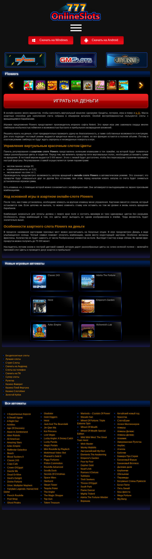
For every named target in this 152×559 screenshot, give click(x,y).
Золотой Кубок (13, 394)
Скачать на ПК (13, 373)
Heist (46, 420)
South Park (86, 486)
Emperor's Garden (89, 458)
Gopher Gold (87, 465)
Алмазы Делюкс (125, 431)
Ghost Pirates (14, 502)
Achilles (11, 424)
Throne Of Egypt (88, 483)
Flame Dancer (87, 490)
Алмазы (121, 427)
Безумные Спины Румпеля (131, 481)
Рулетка (10, 380)
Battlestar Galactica (17, 449)
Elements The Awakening (93, 454)
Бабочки (121, 452)
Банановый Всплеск (127, 463)
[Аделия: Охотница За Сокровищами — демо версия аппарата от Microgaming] (100, 281)
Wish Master (86, 444)
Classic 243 (13, 460)
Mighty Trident (87, 493)
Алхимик (121, 438)
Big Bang (122, 499)
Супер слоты (12, 377)
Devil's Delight (14, 478)
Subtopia (85, 476)
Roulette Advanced (53, 467)
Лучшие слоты (13, 359)
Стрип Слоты (13, 363)
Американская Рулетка (129, 442)
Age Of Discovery (15, 428)
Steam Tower (50, 485)
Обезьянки (123, 474)
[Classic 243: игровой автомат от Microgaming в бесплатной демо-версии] (51, 281)
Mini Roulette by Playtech (56, 449)
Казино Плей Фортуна (17, 387)
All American (13, 439)
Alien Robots (13, 435)
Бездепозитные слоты (17, 355)
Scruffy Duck (50, 470)
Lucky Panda (50, 442)
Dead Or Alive (14, 474)
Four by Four (86, 461)
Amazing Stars (14, 442)
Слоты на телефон (16, 370)
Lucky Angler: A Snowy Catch (58, 438)
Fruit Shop (12, 499)
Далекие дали (124, 467)
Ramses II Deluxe (89, 472)
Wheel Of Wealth (89, 427)
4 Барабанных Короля (19, 414)
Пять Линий (123, 488)
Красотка (122, 417)
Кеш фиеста (123, 492)
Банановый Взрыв (127, 459)
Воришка (85, 501)
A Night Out (12, 421)
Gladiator (48, 413)
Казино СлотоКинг (15, 391)
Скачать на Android (105, 40)
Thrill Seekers (87, 479)
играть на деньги (76, 100)
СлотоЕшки (123, 420)
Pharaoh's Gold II (52, 456)
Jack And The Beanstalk (55, 424)
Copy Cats (12, 464)
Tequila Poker (50, 488)
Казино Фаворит (14, 384)
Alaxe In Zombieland (17, 432)
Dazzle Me (12, 471)
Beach (10, 453)
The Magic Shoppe (53, 495)
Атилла (121, 449)
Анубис (121, 445)
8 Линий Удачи (15, 417)
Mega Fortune (124, 495)
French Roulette (15, 495)
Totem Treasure (51, 502)
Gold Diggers (50, 417)
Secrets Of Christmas (54, 474)
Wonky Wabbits (88, 447)
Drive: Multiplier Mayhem (19, 485)
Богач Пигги (123, 485)
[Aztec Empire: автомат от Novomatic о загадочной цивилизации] (51, 330)
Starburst (48, 481)
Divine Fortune (14, 481)
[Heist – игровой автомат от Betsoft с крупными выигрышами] (51, 306)
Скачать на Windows (53, 40)
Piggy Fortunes (51, 459)
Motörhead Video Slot (54, 452)
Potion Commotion (53, 463)
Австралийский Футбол (92, 451)
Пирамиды (123, 477)
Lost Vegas (49, 435)
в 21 (138, 113)
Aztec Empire (13, 446)
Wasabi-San (86, 417)
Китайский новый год (128, 413)
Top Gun (47, 499)
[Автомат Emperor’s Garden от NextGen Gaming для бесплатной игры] (100, 306)
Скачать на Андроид (16, 366)
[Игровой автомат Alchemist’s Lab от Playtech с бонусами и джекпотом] (100, 330)
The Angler (49, 492)
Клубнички (122, 470)
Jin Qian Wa (49, 427)
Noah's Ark (85, 469)
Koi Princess (50, 431)
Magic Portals (50, 445)
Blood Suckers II (15, 457)
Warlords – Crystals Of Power (95, 413)
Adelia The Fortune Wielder (94, 497)
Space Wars (49, 477)
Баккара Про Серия (127, 456)
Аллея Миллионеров (128, 424)
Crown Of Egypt (15, 467)
